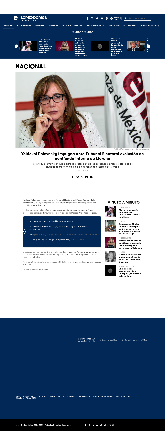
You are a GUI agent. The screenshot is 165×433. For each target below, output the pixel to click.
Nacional (8, 26)
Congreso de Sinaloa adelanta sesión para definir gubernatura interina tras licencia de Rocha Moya (129, 229)
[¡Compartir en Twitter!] (77, 177)
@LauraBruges (40, 234)
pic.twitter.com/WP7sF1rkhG (82, 234)
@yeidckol (60, 226)
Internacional (24, 26)
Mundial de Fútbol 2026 (151, 26)
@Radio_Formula (59, 234)
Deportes (39, 26)
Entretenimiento (95, 26)
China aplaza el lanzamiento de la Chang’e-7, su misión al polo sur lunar (117, 48)
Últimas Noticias (123, 396)
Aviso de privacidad (108, 340)
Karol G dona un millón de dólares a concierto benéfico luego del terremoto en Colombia (81, 47)
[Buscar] (162, 25)
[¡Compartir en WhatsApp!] (82, 177)
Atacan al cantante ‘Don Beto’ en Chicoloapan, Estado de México (45, 47)
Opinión (132, 26)
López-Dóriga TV (116, 26)
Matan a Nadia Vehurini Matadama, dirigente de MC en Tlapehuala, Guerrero (130, 258)
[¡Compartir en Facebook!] (73, 177)
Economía (53, 26)
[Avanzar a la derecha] (159, 26)
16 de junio (64, 262)
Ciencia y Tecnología (73, 26)
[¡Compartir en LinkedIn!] (86, 177)
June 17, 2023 (77, 239)
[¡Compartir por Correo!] (91, 177)
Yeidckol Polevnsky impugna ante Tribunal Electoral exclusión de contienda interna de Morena (82, 156)
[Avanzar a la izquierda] (16, 46)
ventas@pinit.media (86, 341)
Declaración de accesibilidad (134, 340)
